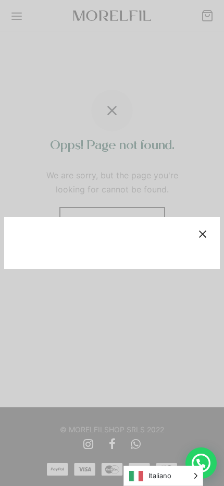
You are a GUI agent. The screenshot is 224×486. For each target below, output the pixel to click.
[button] (201, 463)
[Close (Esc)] (202, 234)
